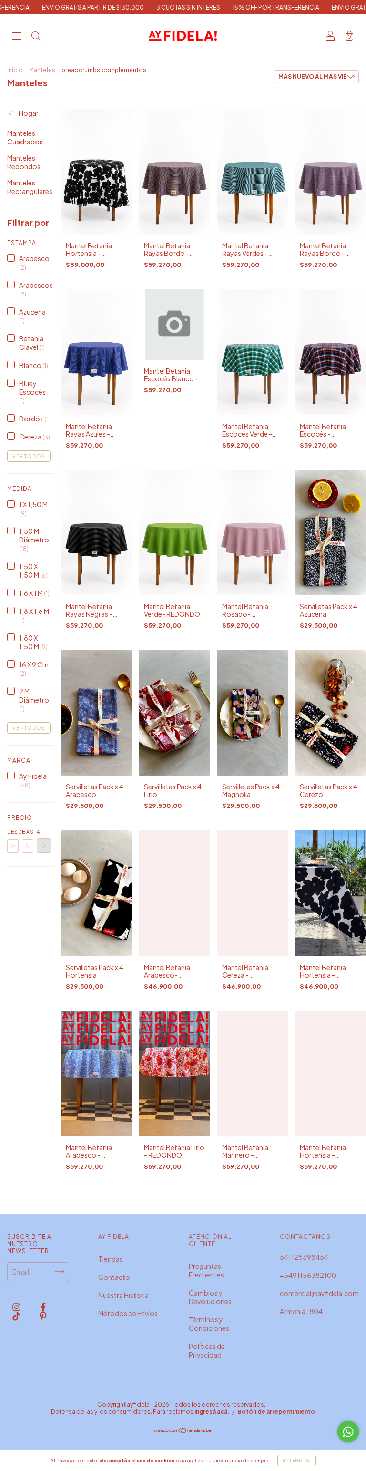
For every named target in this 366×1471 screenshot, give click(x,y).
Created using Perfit (117, 204)
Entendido (297, 1460)
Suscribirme (117, 165)
